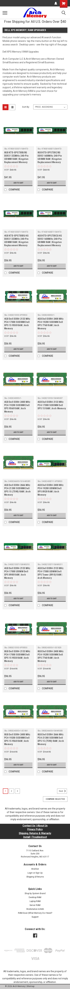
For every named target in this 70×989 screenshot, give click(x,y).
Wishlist (35, 869)
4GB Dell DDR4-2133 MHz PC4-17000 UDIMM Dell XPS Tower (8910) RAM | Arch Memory (51, 573)
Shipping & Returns (35, 877)
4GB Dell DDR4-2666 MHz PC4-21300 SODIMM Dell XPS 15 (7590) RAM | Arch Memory (17, 490)
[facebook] (35, 935)
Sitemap (30, 986)
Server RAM (35, 905)
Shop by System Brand (35, 893)
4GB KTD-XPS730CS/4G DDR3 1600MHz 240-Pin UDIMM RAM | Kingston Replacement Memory (50, 240)
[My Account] (55, 3)
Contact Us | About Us (35, 825)
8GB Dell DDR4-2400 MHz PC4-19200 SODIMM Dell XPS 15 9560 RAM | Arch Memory (17, 739)
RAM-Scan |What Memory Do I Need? (35, 913)
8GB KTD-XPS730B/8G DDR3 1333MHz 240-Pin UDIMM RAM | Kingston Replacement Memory (16, 157)
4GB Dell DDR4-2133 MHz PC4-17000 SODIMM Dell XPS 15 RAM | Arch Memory (52, 405)
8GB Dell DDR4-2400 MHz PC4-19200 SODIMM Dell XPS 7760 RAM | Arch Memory (51, 656)
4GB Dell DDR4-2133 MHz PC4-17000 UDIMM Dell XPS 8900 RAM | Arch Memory (17, 573)
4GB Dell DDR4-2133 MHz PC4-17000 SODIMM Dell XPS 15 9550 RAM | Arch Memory (17, 323)
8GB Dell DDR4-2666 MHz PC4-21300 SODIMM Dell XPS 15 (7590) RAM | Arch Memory (51, 739)
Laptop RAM (35, 901)
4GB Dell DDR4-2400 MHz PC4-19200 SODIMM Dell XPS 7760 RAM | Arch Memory (51, 323)
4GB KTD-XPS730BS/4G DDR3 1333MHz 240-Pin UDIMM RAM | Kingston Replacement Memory (16, 240)
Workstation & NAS (35, 909)
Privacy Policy (35, 829)
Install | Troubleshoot (35, 837)
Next (61, 791)
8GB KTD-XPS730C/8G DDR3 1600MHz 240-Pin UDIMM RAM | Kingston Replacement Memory (50, 157)
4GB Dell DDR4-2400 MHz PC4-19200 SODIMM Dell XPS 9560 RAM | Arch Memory (17, 407)
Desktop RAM (35, 897)
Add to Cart (18, 183)
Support (35, 917)
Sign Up (39, 873)
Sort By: (26, 107)
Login (30, 873)
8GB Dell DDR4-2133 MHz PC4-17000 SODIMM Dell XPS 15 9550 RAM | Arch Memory (17, 656)
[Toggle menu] (5, 12)
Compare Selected (55, 799)
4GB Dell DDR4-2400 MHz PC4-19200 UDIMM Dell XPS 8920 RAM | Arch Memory (51, 490)
